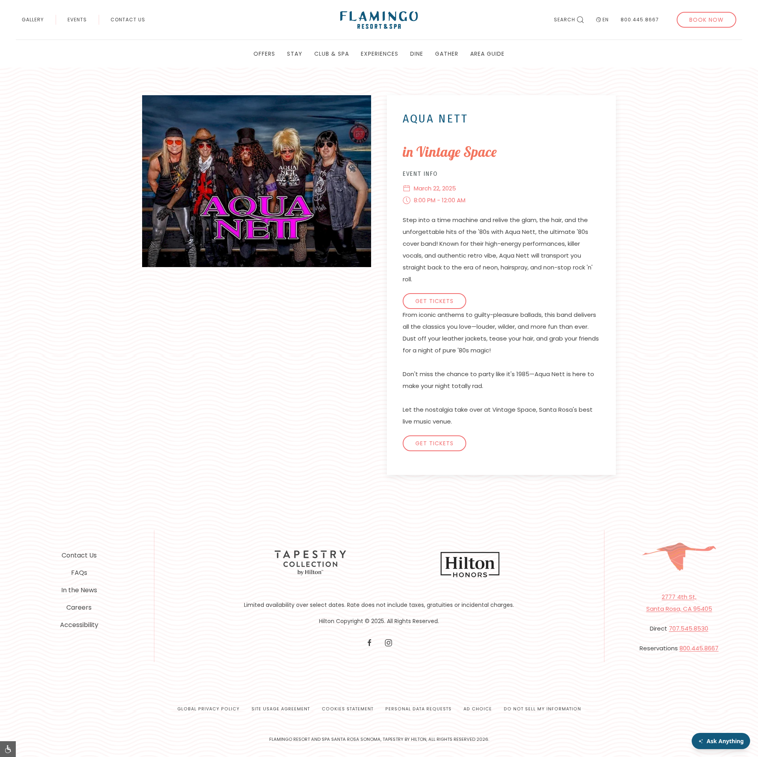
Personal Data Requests (418, 709)
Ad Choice (477, 709)
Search (564, 19)
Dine (416, 54)
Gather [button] (446, 54)
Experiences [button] (379, 54)
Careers (79, 607)
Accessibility (79, 624)
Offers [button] (264, 54)
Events (77, 19)
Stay (294, 54)
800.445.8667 (640, 19)
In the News (79, 590)
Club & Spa (331, 54)
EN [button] (605, 19)
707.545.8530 (688, 628)
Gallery (33, 19)
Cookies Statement (347, 709)
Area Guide (487, 54)
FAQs (79, 572)
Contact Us (128, 19)
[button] (8, 749)
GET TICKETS (434, 301)
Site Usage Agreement (280, 709)
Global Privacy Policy (208, 709)
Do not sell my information (542, 709)
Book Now (706, 20)
